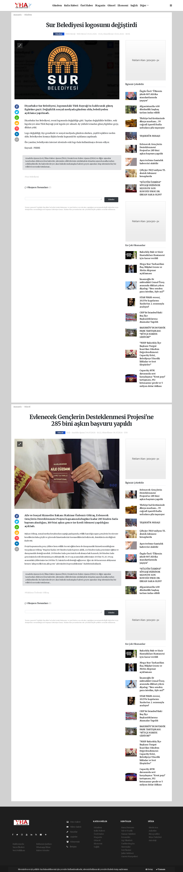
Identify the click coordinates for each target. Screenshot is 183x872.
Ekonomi (123, 5)
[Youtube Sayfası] (28, 834)
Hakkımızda (18, 844)
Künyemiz (75, 842)
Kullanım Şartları (44, 844)
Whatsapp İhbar (43, 847)
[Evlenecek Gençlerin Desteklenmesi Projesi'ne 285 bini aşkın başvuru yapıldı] (66, 473)
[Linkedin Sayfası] (32, 834)
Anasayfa (17, 15)
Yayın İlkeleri (18, 847)
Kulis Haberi (71, 5)
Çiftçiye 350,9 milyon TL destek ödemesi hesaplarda (152, 173)
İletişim (72, 846)
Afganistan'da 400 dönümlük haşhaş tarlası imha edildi (150, 109)
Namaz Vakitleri (128, 834)
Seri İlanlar (126, 850)
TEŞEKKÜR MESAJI (150, 136)
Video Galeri (75, 827)
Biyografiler (154, 834)
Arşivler (73, 837)
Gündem (57, 5)
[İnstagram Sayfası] (23, 834)
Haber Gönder (42, 850)
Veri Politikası (19, 850)
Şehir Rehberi (127, 853)
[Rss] (37, 834)
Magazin (100, 5)
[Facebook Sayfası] (13, 834)
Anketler (153, 831)
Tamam (161, 869)
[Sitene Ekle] (47, 834)
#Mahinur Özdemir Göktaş (37, 592)
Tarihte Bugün (128, 843)
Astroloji (152, 840)
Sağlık (134, 5)
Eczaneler (125, 837)
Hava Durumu (127, 827)
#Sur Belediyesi (32, 177)
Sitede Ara (153, 827)
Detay (150, 869)
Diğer (143, 5)
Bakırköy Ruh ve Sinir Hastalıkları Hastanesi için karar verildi (152, 255)
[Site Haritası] (42, 834)
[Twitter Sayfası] (18, 834)
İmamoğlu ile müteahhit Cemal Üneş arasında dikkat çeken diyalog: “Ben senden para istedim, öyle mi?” (152, 285)
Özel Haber (86, 5)
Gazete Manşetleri (129, 856)
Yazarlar (73, 832)
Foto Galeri (75, 822)
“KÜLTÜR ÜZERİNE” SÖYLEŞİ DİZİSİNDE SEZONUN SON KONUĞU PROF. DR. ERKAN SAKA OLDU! (150, 188)
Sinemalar (126, 847)
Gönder (111, 199)
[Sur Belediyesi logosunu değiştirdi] (66, 69)
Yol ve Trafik (127, 831)
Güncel (111, 5)
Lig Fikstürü (126, 840)
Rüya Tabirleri (155, 837)
